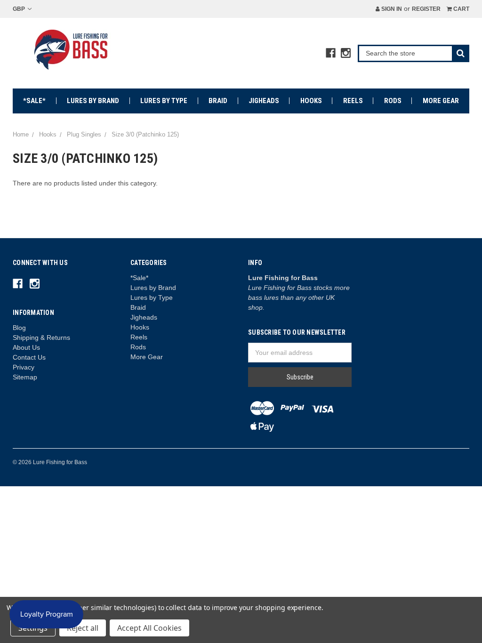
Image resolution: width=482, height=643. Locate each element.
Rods (393, 100)
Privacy (23, 367)
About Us (26, 347)
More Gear (441, 100)
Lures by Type (163, 100)
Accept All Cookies (149, 628)
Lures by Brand (93, 100)
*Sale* (34, 100)
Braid (218, 100)
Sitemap (25, 377)
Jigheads (264, 100)
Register (426, 9)
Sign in (391, 9)
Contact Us (29, 357)
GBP (19, 9)
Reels (353, 100)
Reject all (82, 628)
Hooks (311, 100)
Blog (19, 327)
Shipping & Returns (41, 337)
